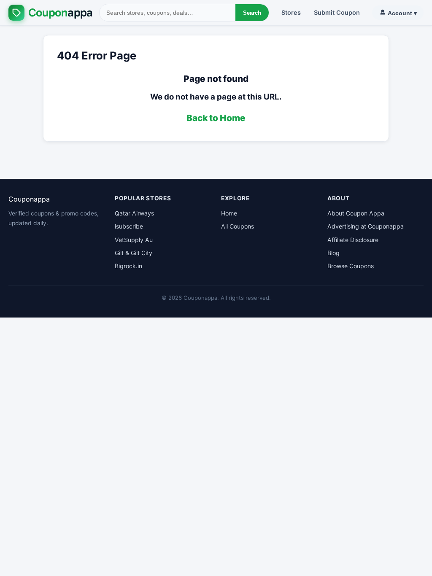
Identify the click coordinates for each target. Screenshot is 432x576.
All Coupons (237, 226)
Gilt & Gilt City (133, 252)
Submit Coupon (337, 12)
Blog (333, 252)
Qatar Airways (134, 213)
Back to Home (216, 118)
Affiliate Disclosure (352, 239)
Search (252, 13)
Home (229, 213)
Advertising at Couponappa (365, 226)
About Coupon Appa (355, 213)
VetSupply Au (134, 239)
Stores (291, 12)
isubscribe (129, 226)
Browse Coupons (350, 265)
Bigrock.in (128, 265)
